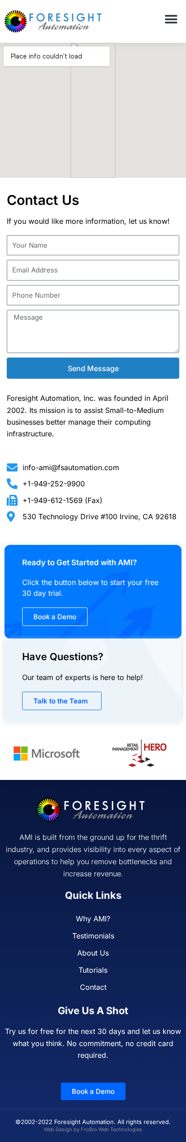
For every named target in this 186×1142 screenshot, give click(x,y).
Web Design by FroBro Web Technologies (93, 1129)
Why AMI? (93, 918)
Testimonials (93, 935)
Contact (93, 987)
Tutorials (93, 969)
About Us (93, 952)
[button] (171, 19)
